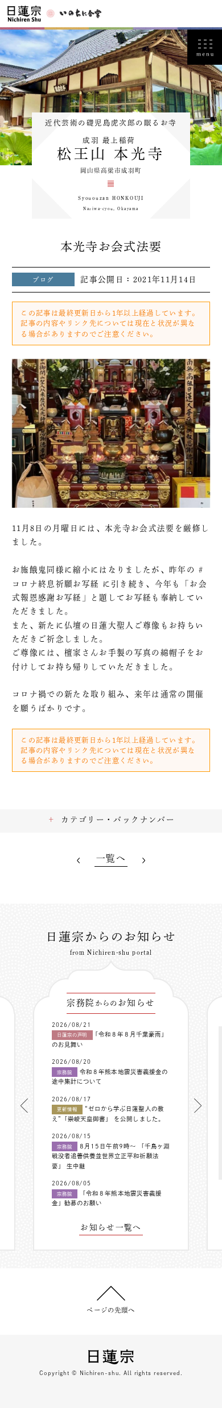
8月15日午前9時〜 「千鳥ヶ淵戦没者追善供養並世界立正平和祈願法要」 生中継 (111, 1156)
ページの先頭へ (111, 1310)
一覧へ (111, 858)
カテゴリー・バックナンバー (118, 820)
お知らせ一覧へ (110, 1227)
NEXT (143, 860)
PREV (78, 860)
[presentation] (24, 1105)
